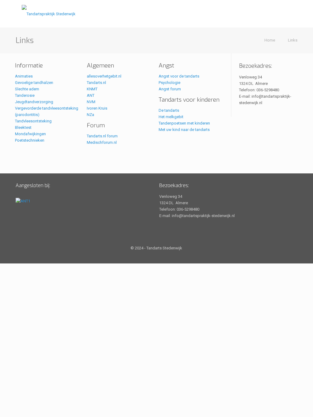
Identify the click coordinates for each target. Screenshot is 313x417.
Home (269, 40)
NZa (90, 114)
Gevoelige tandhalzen (34, 82)
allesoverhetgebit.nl (104, 76)
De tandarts (169, 110)
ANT (90, 95)
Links (292, 40)
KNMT (92, 89)
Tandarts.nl (96, 82)
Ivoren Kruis (97, 108)
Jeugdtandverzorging (34, 102)
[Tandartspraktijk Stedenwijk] (48, 13)
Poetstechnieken (29, 140)
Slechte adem (27, 89)
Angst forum (170, 89)
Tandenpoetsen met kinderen (184, 123)
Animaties (24, 76)
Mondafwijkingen (30, 134)
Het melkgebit (171, 116)
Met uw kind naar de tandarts (184, 129)
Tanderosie (25, 95)
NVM (91, 102)
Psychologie (169, 82)
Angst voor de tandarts (179, 76)
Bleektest (23, 127)
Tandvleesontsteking (33, 121)
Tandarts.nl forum (102, 136)
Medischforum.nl (102, 142)
